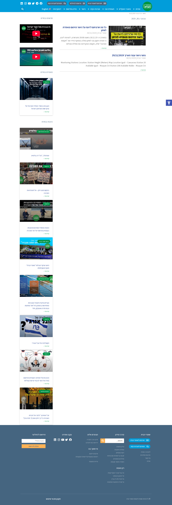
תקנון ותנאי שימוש (53, 498)
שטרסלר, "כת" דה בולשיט (40, 155)
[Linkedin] (21, 3)
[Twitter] (33, 3)
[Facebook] (41, 3)
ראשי (144, 13)
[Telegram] (37, 3)
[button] (169, 103)
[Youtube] (29, 3)
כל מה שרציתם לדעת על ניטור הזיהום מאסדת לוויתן (84, 29)
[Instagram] (25, 3)
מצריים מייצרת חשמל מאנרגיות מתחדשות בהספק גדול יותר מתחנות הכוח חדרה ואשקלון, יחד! (37, 306)
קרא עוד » (103, 48)
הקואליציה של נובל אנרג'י (40, 343)
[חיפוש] (102, 441)
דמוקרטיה (57, 9)
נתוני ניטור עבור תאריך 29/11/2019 (129, 55)
